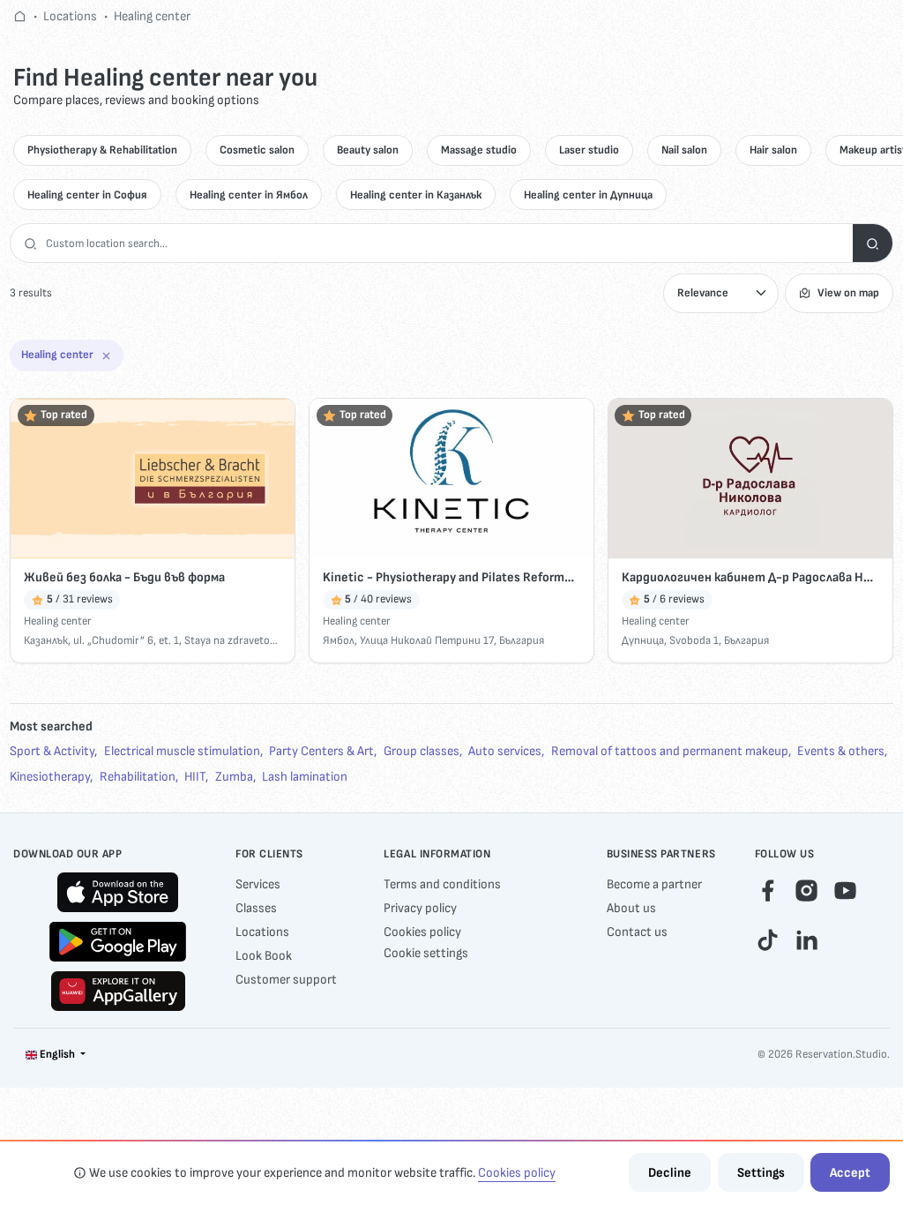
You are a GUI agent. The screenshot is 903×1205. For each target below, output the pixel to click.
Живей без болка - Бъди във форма (124, 577)
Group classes (421, 751)
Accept (850, 1172)
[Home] (19, 16)
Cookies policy (422, 932)
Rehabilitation (137, 776)
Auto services (504, 751)
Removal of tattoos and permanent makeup (669, 751)
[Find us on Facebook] (767, 890)
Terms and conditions (442, 884)
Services (257, 884)
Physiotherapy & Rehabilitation (102, 150)
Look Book (263, 955)
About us (631, 908)
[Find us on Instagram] (806, 890)
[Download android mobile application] (117, 942)
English (57, 1054)
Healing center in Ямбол (249, 195)
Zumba (234, 776)
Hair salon (773, 150)
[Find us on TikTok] (767, 939)
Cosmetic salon (257, 150)
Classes (256, 908)
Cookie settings (426, 953)
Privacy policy (420, 908)
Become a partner (654, 884)
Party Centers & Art (321, 751)
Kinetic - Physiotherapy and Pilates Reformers (451, 577)
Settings (761, 1172)
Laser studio (589, 150)
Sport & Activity (52, 751)
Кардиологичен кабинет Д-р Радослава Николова (750, 577)
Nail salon (684, 150)
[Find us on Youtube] (845, 890)
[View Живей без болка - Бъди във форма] (153, 478)
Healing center (152, 16)
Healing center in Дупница (588, 195)
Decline (669, 1172)
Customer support (286, 979)
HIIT (194, 776)
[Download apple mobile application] (117, 892)
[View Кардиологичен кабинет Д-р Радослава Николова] (750, 478)
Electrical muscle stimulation (182, 751)
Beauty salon (368, 150)
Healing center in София (87, 195)
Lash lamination (304, 776)
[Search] (872, 243)
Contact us (637, 932)
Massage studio (479, 150)
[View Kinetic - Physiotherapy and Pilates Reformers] (451, 478)
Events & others (840, 751)
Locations (70, 16)
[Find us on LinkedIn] (806, 939)
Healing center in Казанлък (415, 195)
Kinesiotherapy (50, 776)
